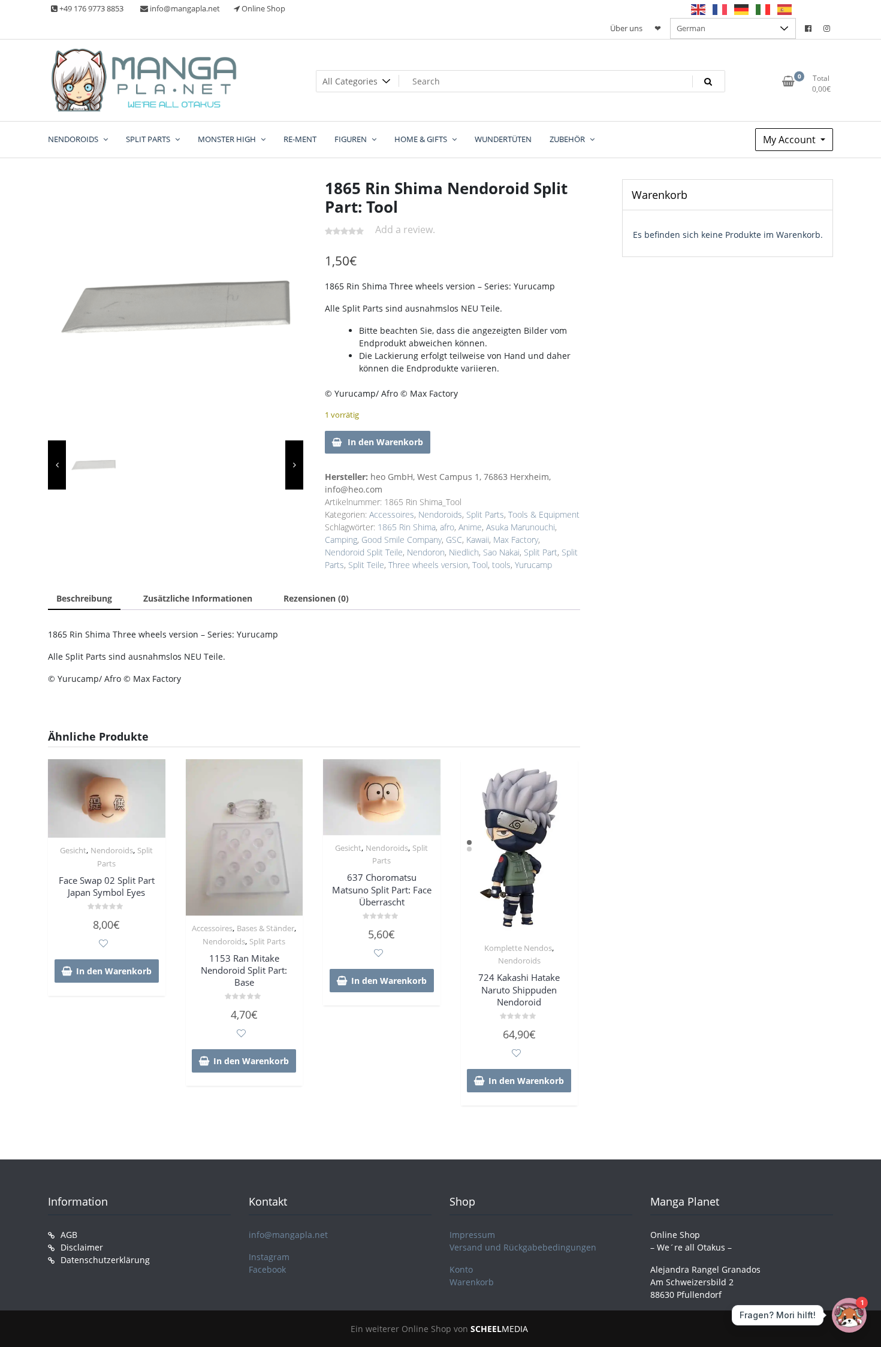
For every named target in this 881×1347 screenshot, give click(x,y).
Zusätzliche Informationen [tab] (197, 598)
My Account (790, 139)
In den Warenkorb (385, 442)
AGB (69, 1234)
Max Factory (515, 539)
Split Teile (366, 564)
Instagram (269, 1257)
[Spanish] (785, 9)
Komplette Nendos (518, 948)
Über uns (626, 28)
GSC (454, 539)
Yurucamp (533, 564)
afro (447, 527)
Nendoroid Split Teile (364, 552)
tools (501, 564)
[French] (720, 9)
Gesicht (73, 850)
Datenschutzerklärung (105, 1260)
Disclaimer (82, 1247)
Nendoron (426, 552)
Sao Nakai (501, 552)
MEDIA (499, 1328)
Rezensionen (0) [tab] (316, 598)
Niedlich (464, 552)
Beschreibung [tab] (84, 598)
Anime (470, 527)
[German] (742, 9)
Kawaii (477, 539)
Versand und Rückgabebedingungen (522, 1247)
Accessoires (391, 514)
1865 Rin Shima (407, 527)
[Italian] (763, 9)
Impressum (472, 1234)
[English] (699, 9)
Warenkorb (471, 1282)
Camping (341, 539)
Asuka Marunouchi (520, 527)
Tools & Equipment (544, 514)
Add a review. (405, 229)
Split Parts (485, 514)
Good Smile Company (401, 539)
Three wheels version (428, 564)
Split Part (540, 552)
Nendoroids (440, 514)
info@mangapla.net (288, 1234)
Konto (461, 1269)
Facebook (267, 1269)
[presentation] (57, 465)
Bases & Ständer (265, 928)
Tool (480, 564)
